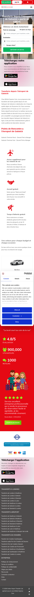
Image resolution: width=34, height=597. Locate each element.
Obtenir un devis (17, 50)
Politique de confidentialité (9, 567)
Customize (16, 316)
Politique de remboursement (9, 562)
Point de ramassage (9, 30)
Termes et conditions (7, 564)
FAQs (3, 577)
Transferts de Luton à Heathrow (10, 529)
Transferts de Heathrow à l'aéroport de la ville (14, 531)
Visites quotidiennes (6, 2)
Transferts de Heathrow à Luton (10, 526)
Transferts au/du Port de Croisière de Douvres (14, 541)
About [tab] (28, 278)
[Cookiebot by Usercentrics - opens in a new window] (24, 273)
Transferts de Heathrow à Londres (11, 503)
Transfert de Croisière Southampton (11, 539)
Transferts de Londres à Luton (10, 501)
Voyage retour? (10, 45)
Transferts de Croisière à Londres (11, 554)
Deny (17, 322)
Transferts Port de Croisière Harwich (12, 544)
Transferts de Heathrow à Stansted (11, 521)
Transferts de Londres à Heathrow (11, 493)
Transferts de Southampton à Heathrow (13, 552)
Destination (6, 37)
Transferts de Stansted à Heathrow (11, 524)
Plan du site (4, 572)
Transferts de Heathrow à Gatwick (11, 516)
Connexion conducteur (7, 574)
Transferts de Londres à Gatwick (10, 496)
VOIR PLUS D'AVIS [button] (12, 423)
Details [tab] (17, 278)
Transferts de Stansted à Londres (11, 508)
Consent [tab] (6, 278)
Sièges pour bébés (6, 569)
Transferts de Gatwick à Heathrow (11, 518)
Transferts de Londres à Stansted (11, 498)
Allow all (17, 310)
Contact (3, 580)
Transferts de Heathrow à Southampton (13, 549)
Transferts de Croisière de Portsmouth (12, 546)
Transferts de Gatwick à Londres (10, 506)
